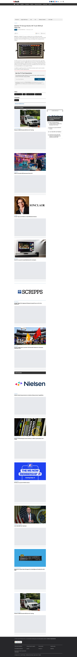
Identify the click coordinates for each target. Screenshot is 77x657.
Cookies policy (52, 646)
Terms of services (28, 82)
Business (16, 100)
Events (32, 4)
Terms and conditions (18, 646)
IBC (31, 19)
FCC (35, 19)
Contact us (40, 648)
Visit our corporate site (51, 638)
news (24, 94)
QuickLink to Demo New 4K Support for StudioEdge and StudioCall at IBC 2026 (55, 136)
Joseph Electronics (30, 94)
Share (17, 33)
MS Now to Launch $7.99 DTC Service (55, 128)
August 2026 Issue (24, 19)
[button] (62, 1)
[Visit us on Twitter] (51, 1)
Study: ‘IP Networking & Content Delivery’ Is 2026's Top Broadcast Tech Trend (55, 123)
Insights (22, 4)
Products (27, 4)
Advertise (52, 648)
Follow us (38, 33)
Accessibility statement (19, 648)
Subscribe (45, 4)
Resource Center (38, 4)
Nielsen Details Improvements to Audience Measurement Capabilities (55, 118)
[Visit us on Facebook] (49, 1)
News (18, 4)
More (50, 4)
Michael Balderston (22, 29)
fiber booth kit (38, 94)
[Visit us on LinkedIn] (53, 1)
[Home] (14, 4)
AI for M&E (50, 19)
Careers (28, 648)
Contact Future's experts (31, 646)
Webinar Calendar (42, 19)
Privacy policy (40, 646)
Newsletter (43, 33)
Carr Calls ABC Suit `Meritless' (55, 131)
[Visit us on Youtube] (55, 1)
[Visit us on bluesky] (56, 1)
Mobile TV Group (18, 94)
